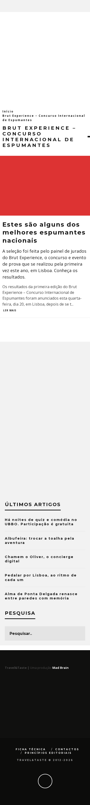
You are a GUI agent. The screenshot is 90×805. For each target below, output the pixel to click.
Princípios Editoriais (48, 753)
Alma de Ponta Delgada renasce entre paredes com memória (41, 596)
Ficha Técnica (31, 749)
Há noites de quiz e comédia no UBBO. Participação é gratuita (41, 522)
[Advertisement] (45, 59)
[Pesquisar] (86, 6)
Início (8, 111)
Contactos (67, 749)
